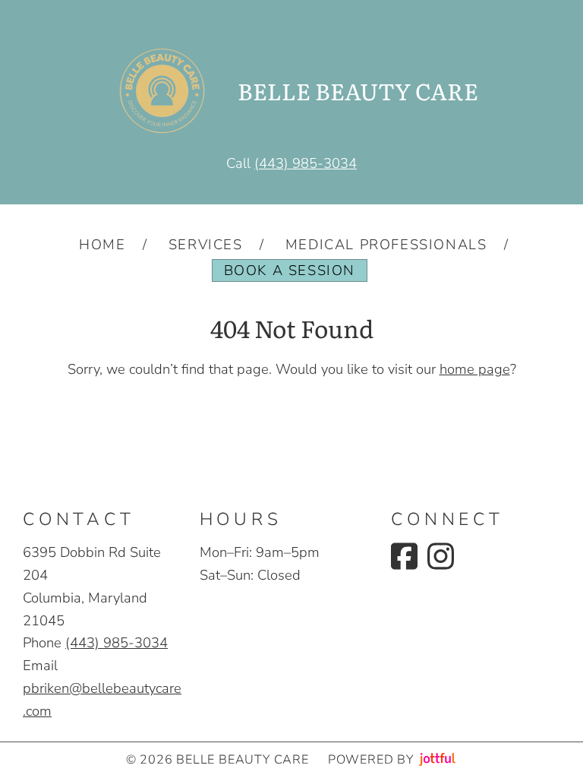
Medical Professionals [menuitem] (386, 244)
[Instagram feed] (440, 556)
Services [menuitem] (206, 244)
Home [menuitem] (102, 244)
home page (475, 368)
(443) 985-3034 (305, 162)
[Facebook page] (404, 556)
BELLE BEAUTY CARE (358, 90)
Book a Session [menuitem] (289, 270)
